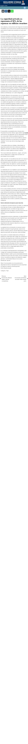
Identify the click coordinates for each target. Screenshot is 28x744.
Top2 (7, 270)
